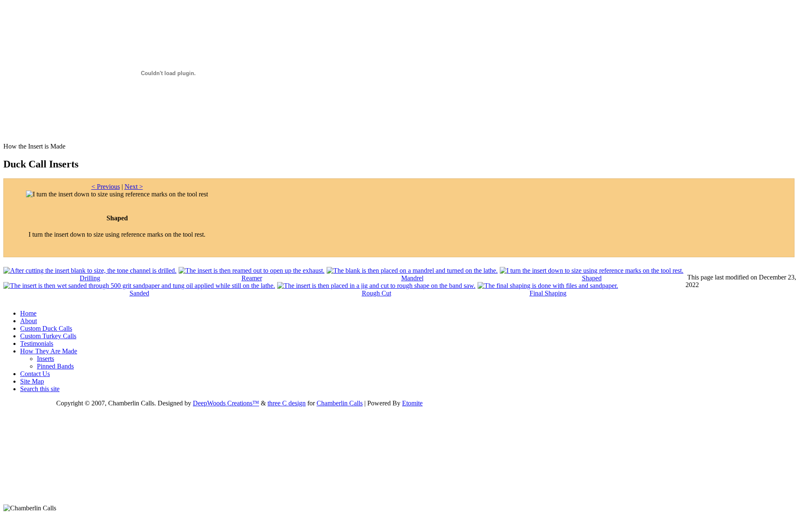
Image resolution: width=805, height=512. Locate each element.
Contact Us (35, 373)
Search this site (40, 388)
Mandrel (412, 278)
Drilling (90, 278)
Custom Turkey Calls (48, 336)
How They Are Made (48, 351)
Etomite (412, 403)
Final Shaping (548, 293)
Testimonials (36, 343)
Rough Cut (376, 293)
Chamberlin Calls (340, 403)
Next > (134, 186)
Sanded (139, 293)
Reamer (252, 278)
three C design (286, 403)
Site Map (32, 381)
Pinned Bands (55, 366)
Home (28, 313)
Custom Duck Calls (46, 328)
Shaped (592, 278)
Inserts (45, 358)
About (28, 320)
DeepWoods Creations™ (226, 403)
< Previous (105, 186)
